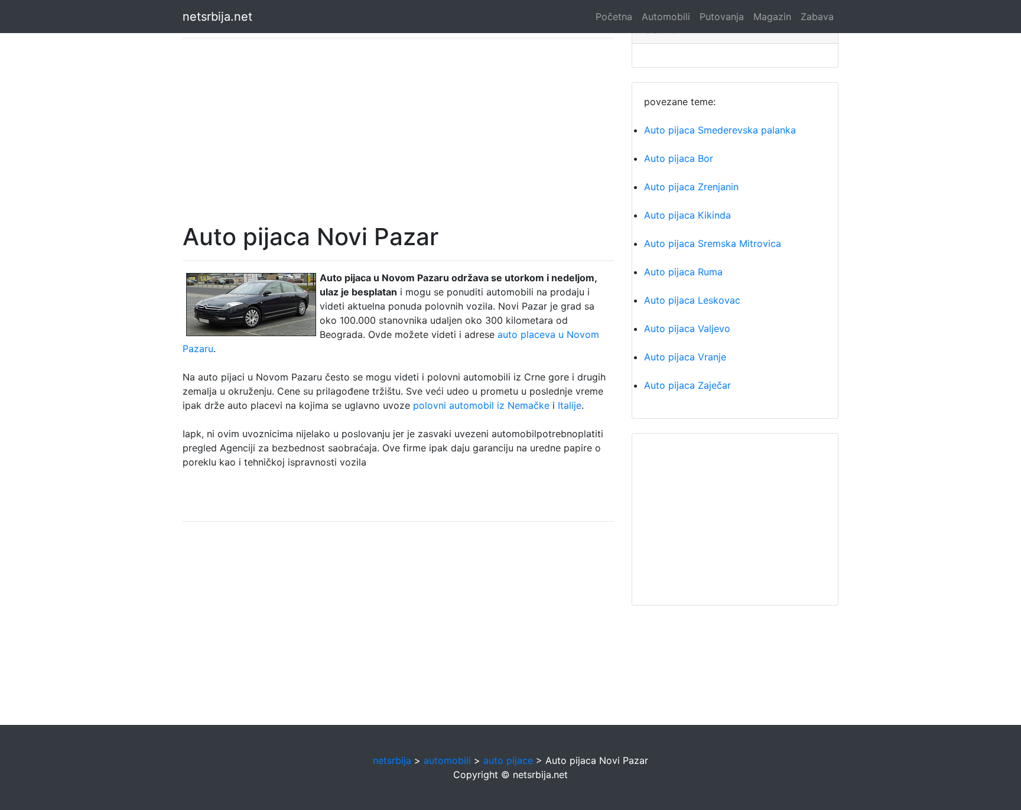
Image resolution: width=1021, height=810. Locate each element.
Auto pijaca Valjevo (687, 328)
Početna (614, 16)
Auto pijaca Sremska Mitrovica (712, 243)
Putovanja (722, 16)
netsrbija (392, 760)
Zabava (817, 16)
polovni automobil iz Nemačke (481, 405)
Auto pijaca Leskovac (692, 300)
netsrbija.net (217, 16)
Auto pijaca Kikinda (687, 215)
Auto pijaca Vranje (685, 357)
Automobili (666, 16)
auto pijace (508, 760)
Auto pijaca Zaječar (687, 385)
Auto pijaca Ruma (683, 272)
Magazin (772, 16)
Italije (569, 405)
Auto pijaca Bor (678, 158)
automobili (447, 760)
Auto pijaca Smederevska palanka (720, 130)
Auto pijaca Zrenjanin (691, 187)
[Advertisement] (398, 130)
